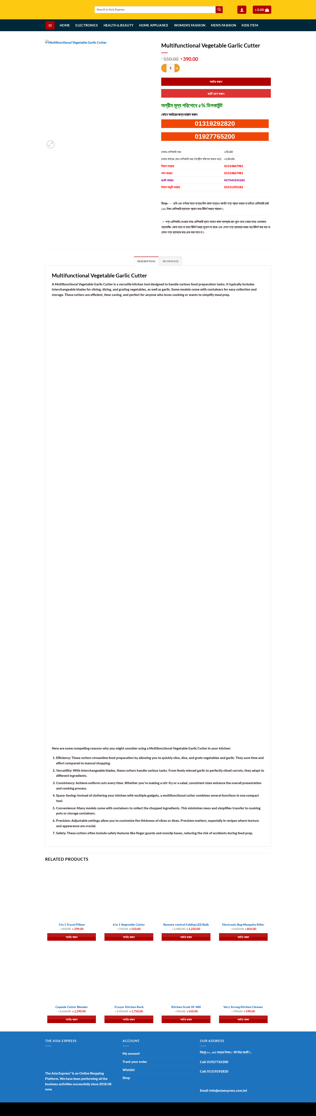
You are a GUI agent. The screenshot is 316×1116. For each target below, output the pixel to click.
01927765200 (215, 136)
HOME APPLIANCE (153, 25)
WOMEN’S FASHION (190, 25)
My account (131, 1053)
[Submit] (219, 9)
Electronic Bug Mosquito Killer (243, 924)
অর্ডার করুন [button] (71, 937)
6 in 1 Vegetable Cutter (129, 924)
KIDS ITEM (250, 25)
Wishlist (129, 1070)
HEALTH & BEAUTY (119, 25)
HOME (65, 25)
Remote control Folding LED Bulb (186, 924)
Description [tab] (146, 261)
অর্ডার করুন (216, 81)
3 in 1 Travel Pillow (72, 924)
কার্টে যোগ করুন (216, 93)
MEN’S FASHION (223, 25)
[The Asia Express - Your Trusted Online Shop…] (66, 9)
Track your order (135, 1062)
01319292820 (215, 123)
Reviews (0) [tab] (171, 261)
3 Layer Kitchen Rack (129, 1007)
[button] (241, 10)
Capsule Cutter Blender (71, 1007)
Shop (126, 1078)
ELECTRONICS (86, 25)
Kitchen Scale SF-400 (186, 1007)
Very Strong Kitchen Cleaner (243, 1007)
